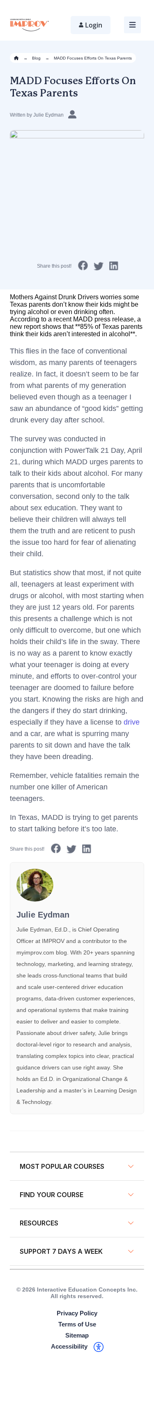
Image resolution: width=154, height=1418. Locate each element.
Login (93, 25)
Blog (36, 58)
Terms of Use (77, 1324)
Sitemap (77, 1335)
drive (132, 722)
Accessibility (69, 1346)
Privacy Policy (77, 1313)
